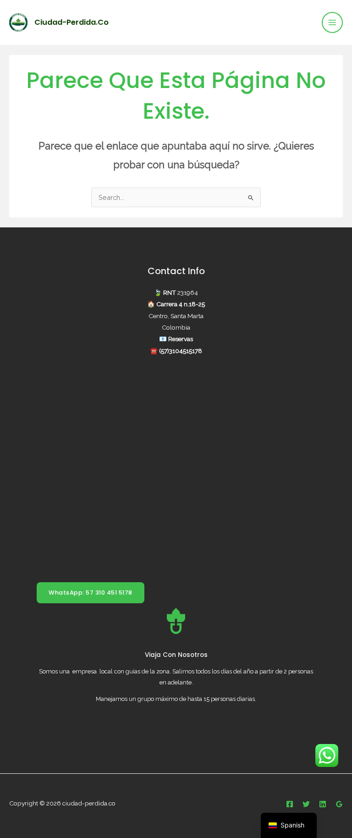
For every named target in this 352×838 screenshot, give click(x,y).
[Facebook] (289, 804)
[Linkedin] (322, 804)
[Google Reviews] (339, 804)
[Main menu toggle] (332, 22)
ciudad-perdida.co (71, 22)
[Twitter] (306, 804)
